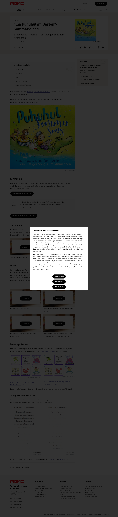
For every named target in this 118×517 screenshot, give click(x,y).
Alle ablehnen (59, 287)
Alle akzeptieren (59, 276)
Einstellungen (59, 281)
